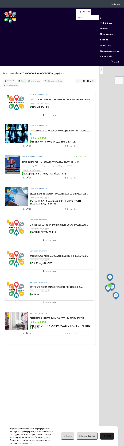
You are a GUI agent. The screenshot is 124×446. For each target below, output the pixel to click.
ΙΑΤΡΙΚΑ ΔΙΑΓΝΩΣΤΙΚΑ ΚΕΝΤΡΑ (32, 157)
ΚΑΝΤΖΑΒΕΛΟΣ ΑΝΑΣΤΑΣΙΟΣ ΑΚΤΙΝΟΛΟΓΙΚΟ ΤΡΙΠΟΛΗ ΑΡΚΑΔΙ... (59, 256)
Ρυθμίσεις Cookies (87, 436)
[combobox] (87, 17)
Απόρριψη (68, 436)
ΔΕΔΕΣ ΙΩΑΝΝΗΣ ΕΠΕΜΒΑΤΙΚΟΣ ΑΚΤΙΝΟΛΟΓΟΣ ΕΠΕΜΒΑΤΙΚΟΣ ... (59, 193)
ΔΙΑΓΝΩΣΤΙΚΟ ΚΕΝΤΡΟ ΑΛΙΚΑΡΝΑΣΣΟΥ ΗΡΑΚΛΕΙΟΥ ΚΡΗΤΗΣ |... (58, 318)
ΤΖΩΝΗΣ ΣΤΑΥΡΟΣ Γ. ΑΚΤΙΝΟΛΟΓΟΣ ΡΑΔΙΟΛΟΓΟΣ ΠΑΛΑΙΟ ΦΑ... (63, 99)
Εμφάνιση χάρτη (50, 115)
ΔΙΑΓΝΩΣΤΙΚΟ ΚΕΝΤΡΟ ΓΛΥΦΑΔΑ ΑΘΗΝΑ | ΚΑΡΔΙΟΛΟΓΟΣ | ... (49, 161)
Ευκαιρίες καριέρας (109, 50)
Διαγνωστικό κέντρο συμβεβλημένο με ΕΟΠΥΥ (57, 166)
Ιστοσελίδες (105, 45)
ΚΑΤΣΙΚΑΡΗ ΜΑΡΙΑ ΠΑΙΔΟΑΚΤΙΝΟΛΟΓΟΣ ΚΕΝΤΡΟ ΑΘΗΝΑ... (57, 287)
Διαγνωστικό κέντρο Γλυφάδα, (32, 166)
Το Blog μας (106, 22)
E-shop (104, 39)
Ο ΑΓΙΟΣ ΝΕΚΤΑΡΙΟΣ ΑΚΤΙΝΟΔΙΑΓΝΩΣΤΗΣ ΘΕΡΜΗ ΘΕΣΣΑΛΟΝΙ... (59, 225)
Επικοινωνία (106, 56)
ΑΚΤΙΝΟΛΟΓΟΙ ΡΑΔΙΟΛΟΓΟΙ (38, 95)
